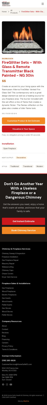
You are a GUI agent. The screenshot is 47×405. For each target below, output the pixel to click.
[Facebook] (3, 384)
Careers (5, 343)
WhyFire (26, 401)
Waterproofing (7, 267)
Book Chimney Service (23, 230)
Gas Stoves (6, 308)
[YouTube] (11, 384)
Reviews (5, 333)
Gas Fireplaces (8, 288)
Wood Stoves (7, 311)
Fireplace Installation (10, 257)
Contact (5, 329)
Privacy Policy (7, 346)
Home (4, 12)
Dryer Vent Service (9, 277)
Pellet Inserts (7, 305)
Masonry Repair (8, 263)
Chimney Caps (7, 270)
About (4, 326)
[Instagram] (7, 384)
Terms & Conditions (9, 349)
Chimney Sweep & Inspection (13, 253)
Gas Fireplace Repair (10, 260)
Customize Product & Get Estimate (23, 121)
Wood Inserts (7, 301)
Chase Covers (7, 274)
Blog (4, 336)
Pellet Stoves (7, 315)
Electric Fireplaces (9, 295)
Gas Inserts (6, 298)
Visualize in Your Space (23, 129)
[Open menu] (42, 3)
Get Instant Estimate (23, 221)
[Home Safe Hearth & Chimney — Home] (6, 3)
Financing (6, 339)
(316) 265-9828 (9, 360)
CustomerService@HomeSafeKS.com (17, 364)
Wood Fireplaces (9, 291)
